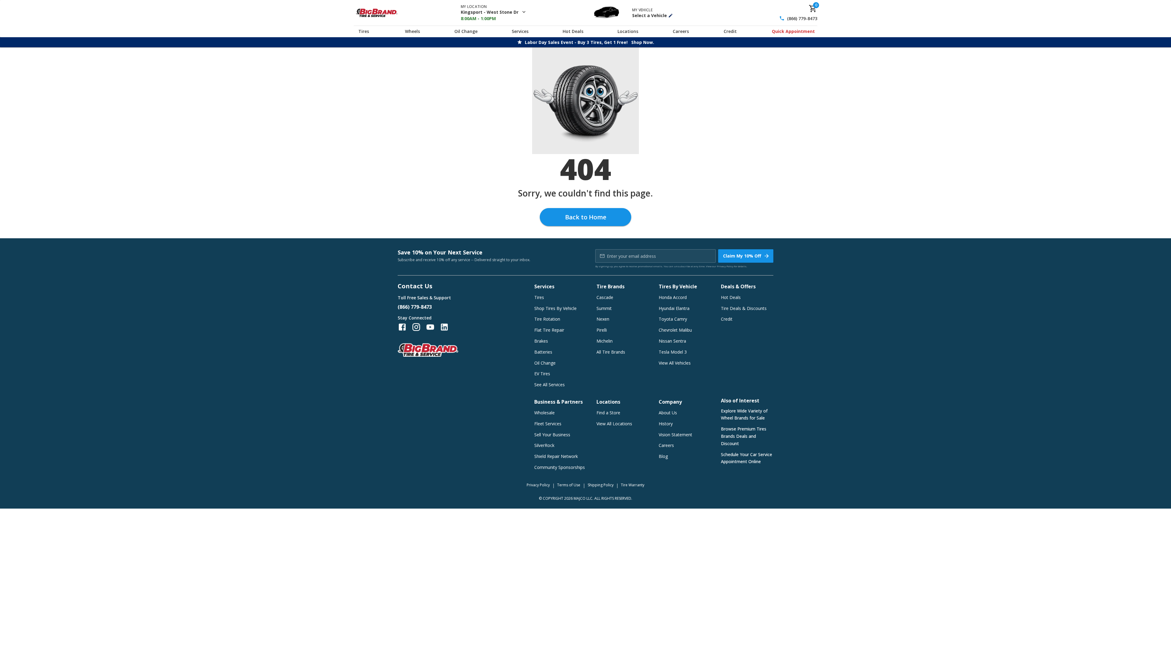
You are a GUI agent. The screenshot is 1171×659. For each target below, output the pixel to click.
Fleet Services (547, 424)
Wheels (412, 31)
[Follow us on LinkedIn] (444, 327)
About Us (668, 413)
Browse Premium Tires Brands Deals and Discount (743, 436)
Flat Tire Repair (549, 330)
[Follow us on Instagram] (416, 327)
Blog (663, 456)
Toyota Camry (673, 319)
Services (520, 31)
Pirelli (601, 330)
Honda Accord (673, 297)
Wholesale (544, 413)
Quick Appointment (793, 31)
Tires (363, 31)
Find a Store (608, 413)
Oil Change (466, 31)
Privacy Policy (725, 266)
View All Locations (614, 424)
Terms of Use (568, 485)
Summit (604, 308)
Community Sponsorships (559, 467)
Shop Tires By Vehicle (555, 308)
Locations (628, 31)
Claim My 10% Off (742, 256)
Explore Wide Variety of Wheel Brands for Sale (744, 414)
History (666, 424)
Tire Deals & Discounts (744, 308)
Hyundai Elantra (674, 308)
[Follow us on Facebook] (402, 327)
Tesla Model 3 (673, 352)
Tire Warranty (632, 485)
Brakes (541, 341)
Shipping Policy (601, 485)
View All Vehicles (675, 363)
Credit (730, 31)
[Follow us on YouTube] (430, 327)
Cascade (604, 297)
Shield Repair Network (556, 456)
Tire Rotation (547, 319)
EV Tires (542, 373)
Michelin (604, 341)
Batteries (543, 352)
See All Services (549, 384)
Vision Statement (675, 435)
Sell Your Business (552, 435)
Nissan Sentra (672, 341)
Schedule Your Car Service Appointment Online (746, 458)
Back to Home (585, 217)
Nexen (602, 319)
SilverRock (544, 445)
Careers (681, 31)
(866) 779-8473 (802, 18)
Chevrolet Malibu (675, 330)
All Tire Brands (610, 352)
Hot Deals (573, 31)
